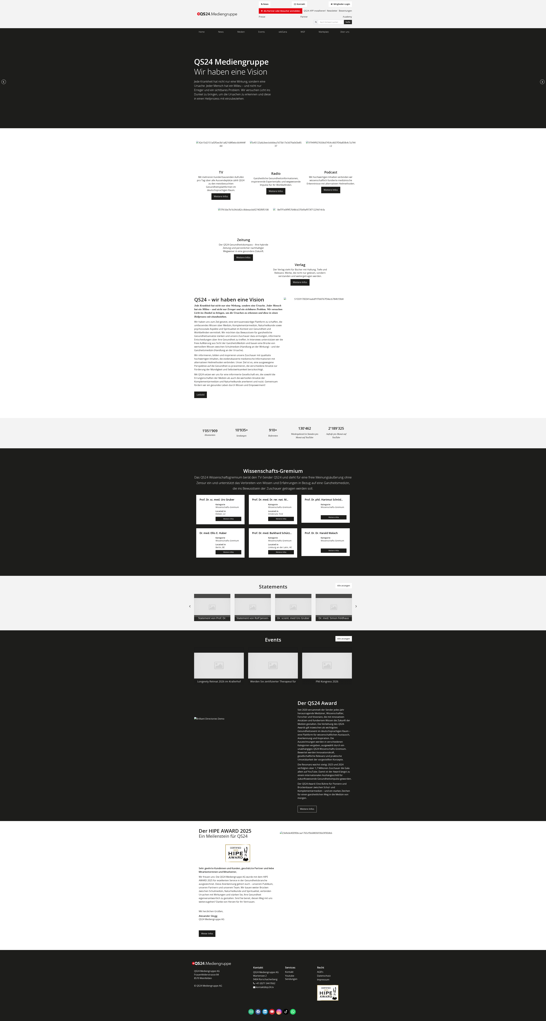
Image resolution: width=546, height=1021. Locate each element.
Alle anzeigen (343, 585)
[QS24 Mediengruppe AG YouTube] (272, 1012)
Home (202, 31)
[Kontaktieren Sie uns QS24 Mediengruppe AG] (251, 1012)
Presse (262, 16)
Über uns (344, 31)
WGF (303, 31)
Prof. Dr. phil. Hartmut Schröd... (324, 499)
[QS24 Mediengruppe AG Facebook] (258, 1012)
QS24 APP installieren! (315, 10)
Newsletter (332, 10)
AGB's (320, 971)
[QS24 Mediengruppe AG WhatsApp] (293, 1012)
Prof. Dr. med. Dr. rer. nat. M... (270, 499)
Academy (347, 16)
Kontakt (300, 4)
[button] (3, 82)
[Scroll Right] (356, 608)
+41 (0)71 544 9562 (265, 983)
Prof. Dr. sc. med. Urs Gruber (216, 499)
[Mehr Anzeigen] (212, 607)
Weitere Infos (221, 196)
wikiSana (283, 31)
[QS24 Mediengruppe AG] (217, 14)
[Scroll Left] (189, 608)
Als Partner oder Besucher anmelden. (281, 11)
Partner (304, 16)
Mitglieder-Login (341, 4)
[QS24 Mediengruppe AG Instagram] (279, 1012)
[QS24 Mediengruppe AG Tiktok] (286, 1012)
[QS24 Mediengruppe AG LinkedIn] (265, 1012)
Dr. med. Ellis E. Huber (213, 533)
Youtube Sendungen (291, 977)
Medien (241, 31)
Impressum (323, 979)
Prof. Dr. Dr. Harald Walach (321, 533)
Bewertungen (345, 10)
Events (261, 31)
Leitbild (200, 394)
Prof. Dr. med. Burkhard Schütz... (272, 533)
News (265, 4)
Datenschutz (324, 975)
